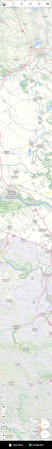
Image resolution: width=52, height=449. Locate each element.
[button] (4, 435)
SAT (4, 429)
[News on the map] (5, 4)
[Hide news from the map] (4, 423)
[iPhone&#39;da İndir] (16, 445)
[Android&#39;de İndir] (36, 445)
